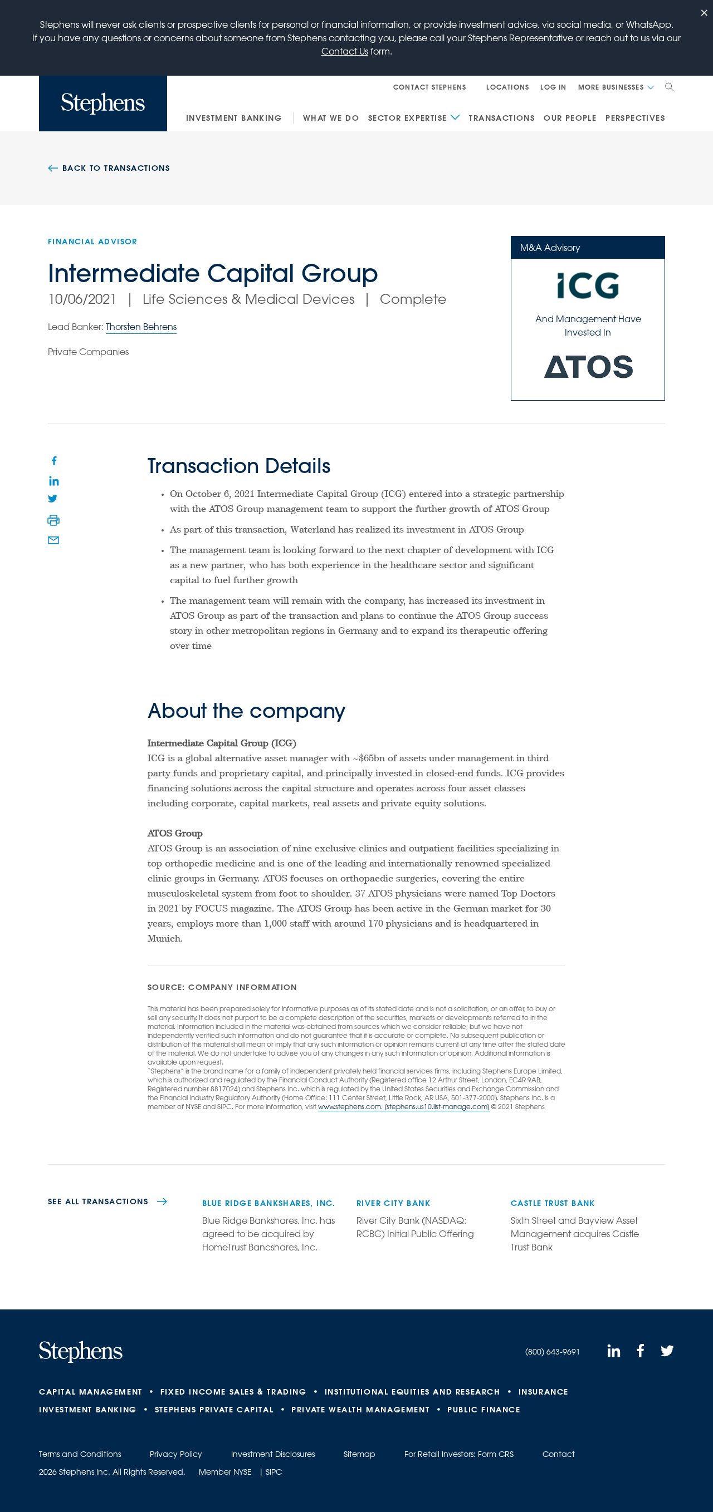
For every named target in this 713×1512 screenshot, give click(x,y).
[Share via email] (53, 540)
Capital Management (91, 1392)
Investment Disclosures (273, 1454)
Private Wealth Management (360, 1410)
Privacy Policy (176, 1454)
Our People (570, 118)
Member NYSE (225, 1472)
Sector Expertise (407, 118)
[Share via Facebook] (53, 460)
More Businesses (611, 86)
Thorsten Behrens (141, 326)
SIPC (274, 1472)
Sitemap (359, 1454)
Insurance (544, 1392)
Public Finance (483, 1410)
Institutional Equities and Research (413, 1392)
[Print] (53, 520)
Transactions (502, 118)
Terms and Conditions (80, 1454)
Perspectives (635, 118)
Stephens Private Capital (214, 1410)
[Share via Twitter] (53, 500)
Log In (553, 86)
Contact (559, 1454)
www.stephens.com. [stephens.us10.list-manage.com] (404, 1106)
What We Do (331, 118)
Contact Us (344, 51)
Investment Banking (234, 118)
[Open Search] (669, 86)
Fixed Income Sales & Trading (233, 1392)
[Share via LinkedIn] (53, 480)
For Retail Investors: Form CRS (459, 1454)
